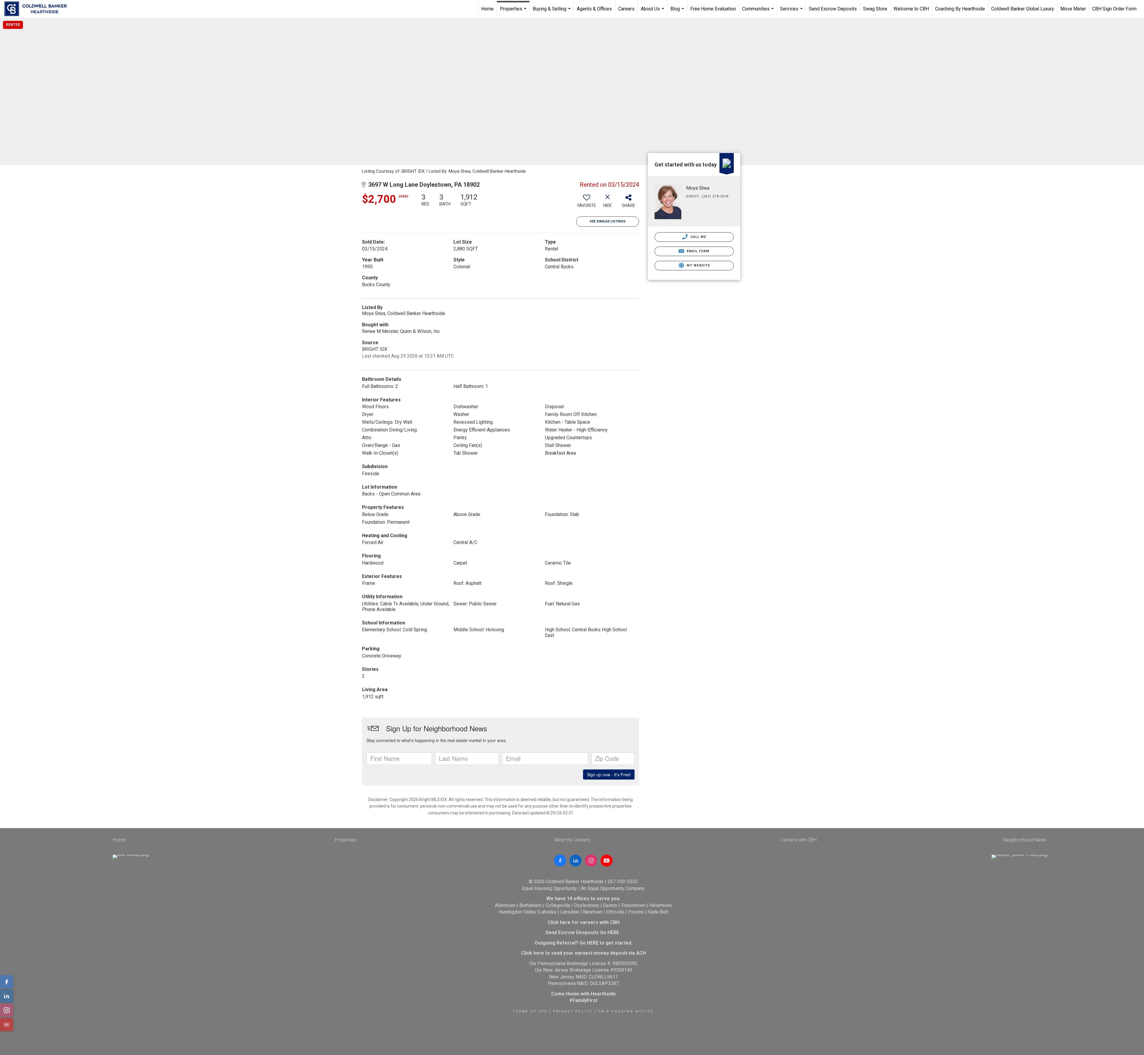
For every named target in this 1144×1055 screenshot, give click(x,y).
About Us (653, 12)
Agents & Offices (594, 9)
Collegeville (557, 905)
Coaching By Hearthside (960, 9)
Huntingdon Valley (517, 912)
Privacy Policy (573, 1011)
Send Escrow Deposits (833, 9)
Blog (678, 12)
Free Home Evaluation (713, 9)
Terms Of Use (530, 1011)
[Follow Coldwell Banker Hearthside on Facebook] (560, 861)
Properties (514, 12)
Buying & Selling (552, 12)
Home (487, 9)
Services (792, 12)
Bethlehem (530, 905)
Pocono (636, 912)
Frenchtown (633, 905)
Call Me (697, 237)
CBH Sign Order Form (1114, 9)
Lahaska (547, 912)
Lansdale (569, 912)
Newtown (593, 912)
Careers (626, 9)
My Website (698, 265)
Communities (758, 12)
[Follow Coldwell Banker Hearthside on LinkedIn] (576, 861)
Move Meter (1073, 9)
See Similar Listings (608, 221)
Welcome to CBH (911, 9)
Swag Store (875, 9)
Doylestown (586, 905)
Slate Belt (658, 912)
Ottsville (615, 912)
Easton (610, 905)
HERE (613, 932)
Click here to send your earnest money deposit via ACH (583, 953)
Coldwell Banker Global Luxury (1022, 9)
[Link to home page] (38, 9)
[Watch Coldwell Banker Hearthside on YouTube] (607, 861)
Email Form (697, 251)
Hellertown (660, 905)
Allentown (505, 905)
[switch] (586, 203)
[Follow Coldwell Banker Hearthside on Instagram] (591, 861)
